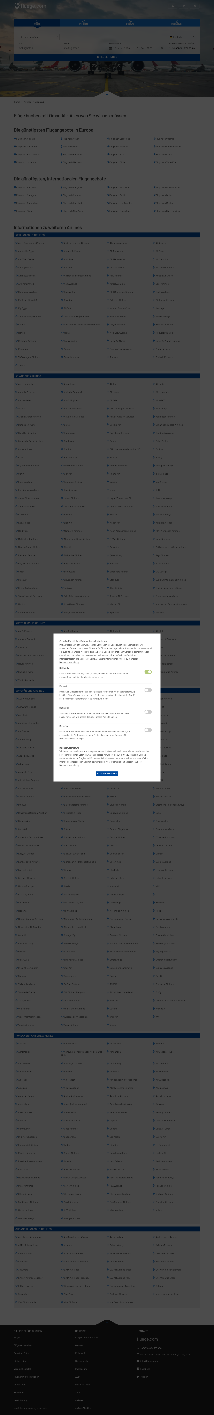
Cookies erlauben (107, 773)
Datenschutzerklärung (69, 662)
